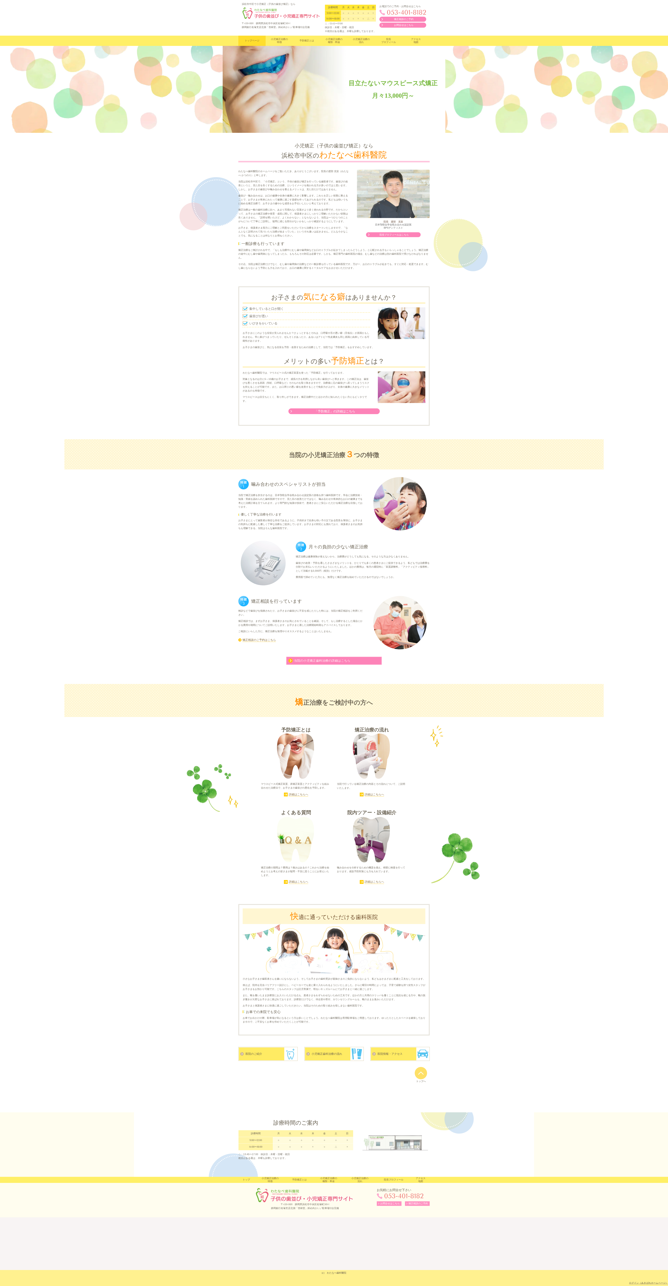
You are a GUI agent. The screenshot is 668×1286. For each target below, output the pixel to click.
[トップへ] (421, 1073)
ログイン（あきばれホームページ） (648, 1282)
